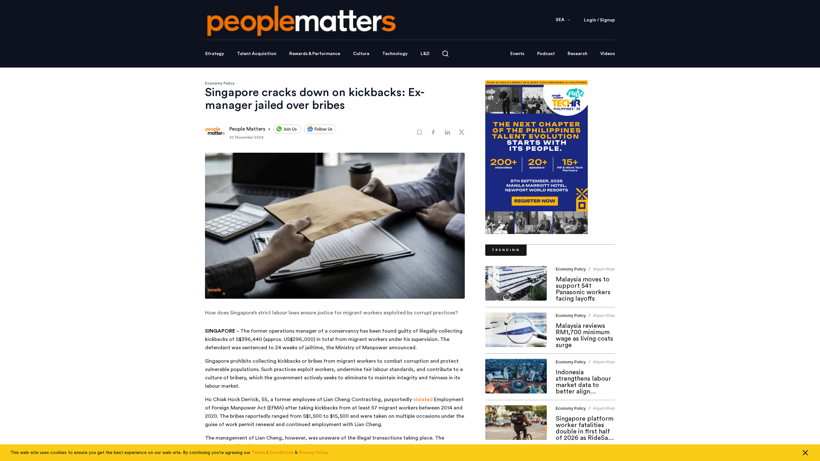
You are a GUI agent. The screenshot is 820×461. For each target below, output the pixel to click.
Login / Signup (599, 20)
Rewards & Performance (314, 54)
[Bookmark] (419, 132)
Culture (361, 54)
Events (517, 54)
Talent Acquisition (256, 54)
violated (422, 399)
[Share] (433, 132)
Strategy (214, 54)
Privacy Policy (314, 452)
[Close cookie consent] (805, 452)
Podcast (546, 54)
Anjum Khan (604, 269)
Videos (607, 54)
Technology (395, 54)
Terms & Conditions (273, 452)
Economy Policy (220, 83)
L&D (425, 54)
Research (577, 54)
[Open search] (445, 54)
